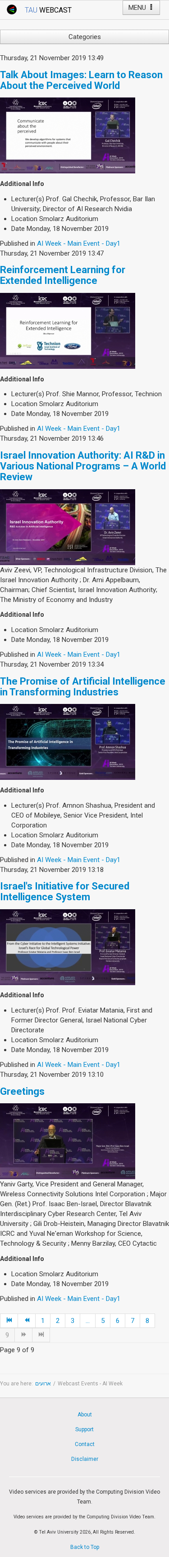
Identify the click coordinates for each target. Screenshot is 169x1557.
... (88, 1321)
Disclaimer (84, 1459)
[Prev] (27, 1321)
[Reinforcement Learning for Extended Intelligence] (67, 330)
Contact (85, 1444)
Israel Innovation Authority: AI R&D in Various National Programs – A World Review (83, 466)
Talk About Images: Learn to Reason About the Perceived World (81, 80)
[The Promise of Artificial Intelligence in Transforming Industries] (67, 742)
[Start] (9, 1321)
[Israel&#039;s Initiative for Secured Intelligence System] (67, 946)
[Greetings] (67, 1141)
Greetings (22, 1091)
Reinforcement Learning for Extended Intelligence (62, 275)
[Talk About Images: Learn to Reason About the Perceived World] (67, 135)
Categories (85, 37)
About (85, 1414)
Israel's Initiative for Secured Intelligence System (64, 891)
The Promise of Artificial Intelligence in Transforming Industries (82, 687)
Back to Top (84, 1547)
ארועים (43, 1383)
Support (84, 1429)
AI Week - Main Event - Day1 (78, 243)
